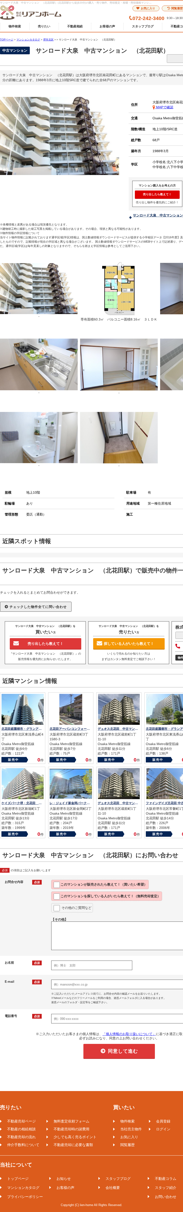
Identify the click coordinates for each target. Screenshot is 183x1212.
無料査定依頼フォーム (71, 1121)
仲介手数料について (23, 1145)
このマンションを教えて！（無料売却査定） (111, 896)
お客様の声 (107, 26)
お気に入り (148, 8)
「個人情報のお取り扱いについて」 (129, 1034)
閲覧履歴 (127, 1145)
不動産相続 (75, 26)
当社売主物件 (131, 1129)
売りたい (44, 26)
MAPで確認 (164, 107)
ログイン (163, 1129)
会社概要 (113, 1188)
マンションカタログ (23, 1188)
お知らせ (63, 1179)
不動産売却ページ (21, 1121)
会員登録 (163, 1121)
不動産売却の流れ (21, 1137)
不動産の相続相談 (21, 1129)
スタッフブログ (143, 26)
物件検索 (15, 26)
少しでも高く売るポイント (75, 1137)
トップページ (18, 1179)
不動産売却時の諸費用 (71, 1129)
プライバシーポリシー (25, 1197)
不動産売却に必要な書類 (73, 1145)
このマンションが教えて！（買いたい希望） (104, 884)
